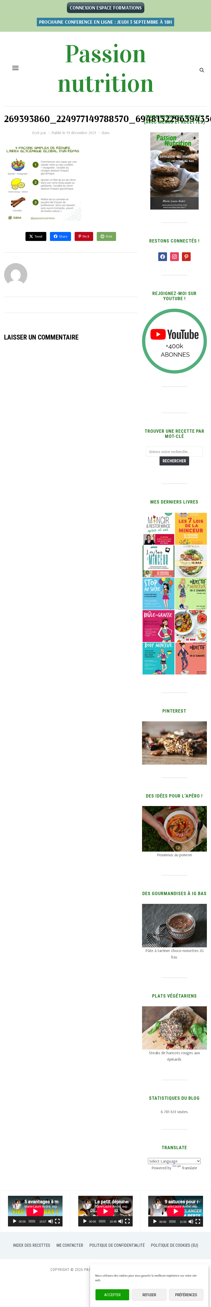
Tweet (38, 236)
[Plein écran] (57, 1221)
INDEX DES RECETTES (31, 1245)
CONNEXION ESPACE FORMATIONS (106, 8)
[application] (35, 1211)
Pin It (86, 236)
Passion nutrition (105, 69)
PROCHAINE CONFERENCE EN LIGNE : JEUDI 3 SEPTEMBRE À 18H (105, 22)
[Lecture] (14, 1221)
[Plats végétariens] (174, 1009)
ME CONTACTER (69, 1245)
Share (63, 236)
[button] (15, 68)
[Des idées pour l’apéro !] (174, 809)
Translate (189, 1167)
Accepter (112, 1295)
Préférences (186, 1295)
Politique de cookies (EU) (174, 1245)
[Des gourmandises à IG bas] (174, 907)
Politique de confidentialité (117, 1245)
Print (109, 236)
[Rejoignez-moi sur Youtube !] (174, 311)
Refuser (149, 1295)
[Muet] (50, 1221)
